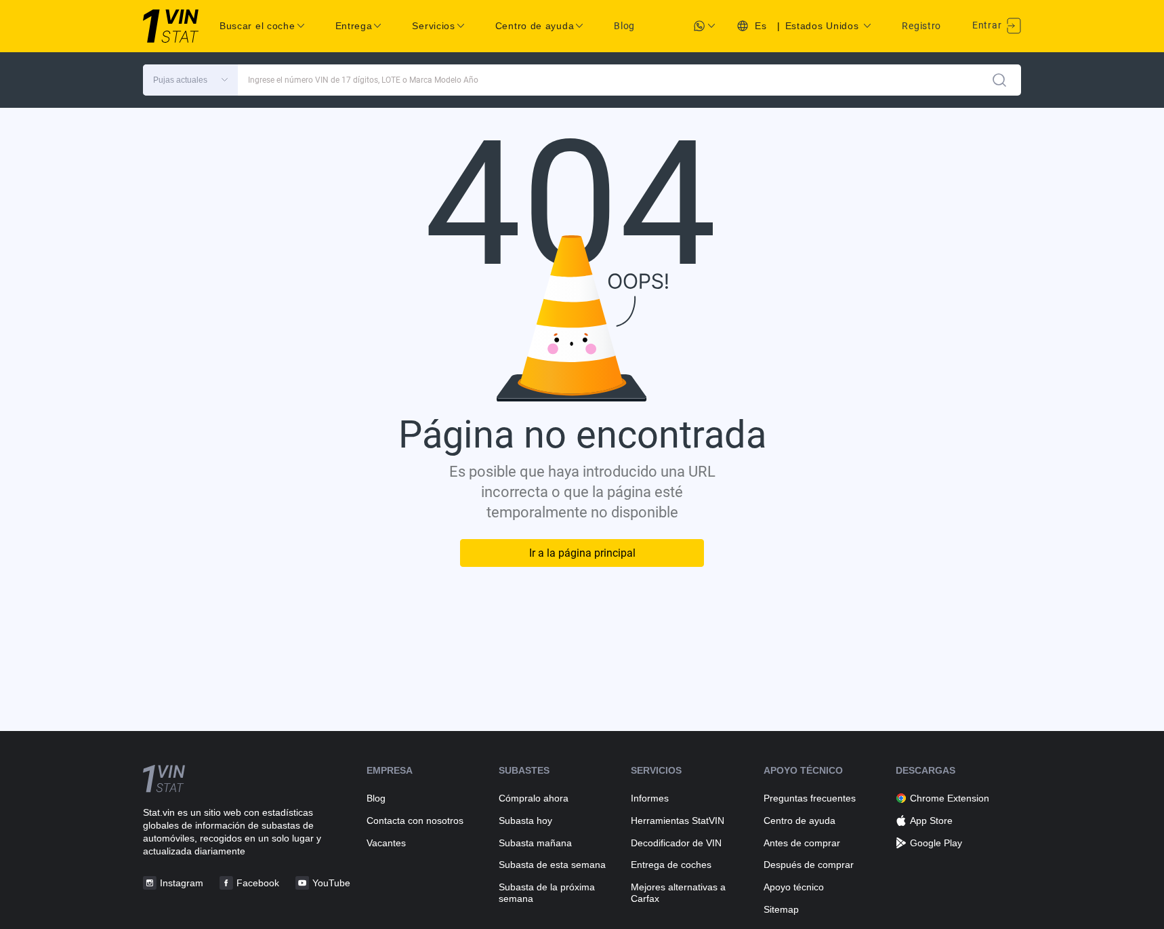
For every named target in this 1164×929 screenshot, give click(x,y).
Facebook (257, 882)
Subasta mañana (535, 842)
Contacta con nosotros (415, 820)
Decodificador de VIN (676, 842)
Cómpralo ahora (533, 798)
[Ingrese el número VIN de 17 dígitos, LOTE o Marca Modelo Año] (999, 80)
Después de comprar (809, 864)
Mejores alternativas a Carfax (678, 893)
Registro (921, 25)
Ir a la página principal (582, 553)
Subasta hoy (525, 820)
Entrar (988, 25)
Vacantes (386, 842)
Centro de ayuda (799, 820)
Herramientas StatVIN (677, 820)
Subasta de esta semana (552, 864)
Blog (624, 25)
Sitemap (781, 909)
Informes (650, 798)
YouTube (331, 882)
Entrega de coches (671, 864)
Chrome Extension (949, 798)
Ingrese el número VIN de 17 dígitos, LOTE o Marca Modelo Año (363, 80)
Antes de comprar (802, 842)
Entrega (354, 25)
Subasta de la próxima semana (547, 893)
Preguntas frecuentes (810, 798)
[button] (190, 80)
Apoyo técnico (794, 887)
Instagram (181, 882)
